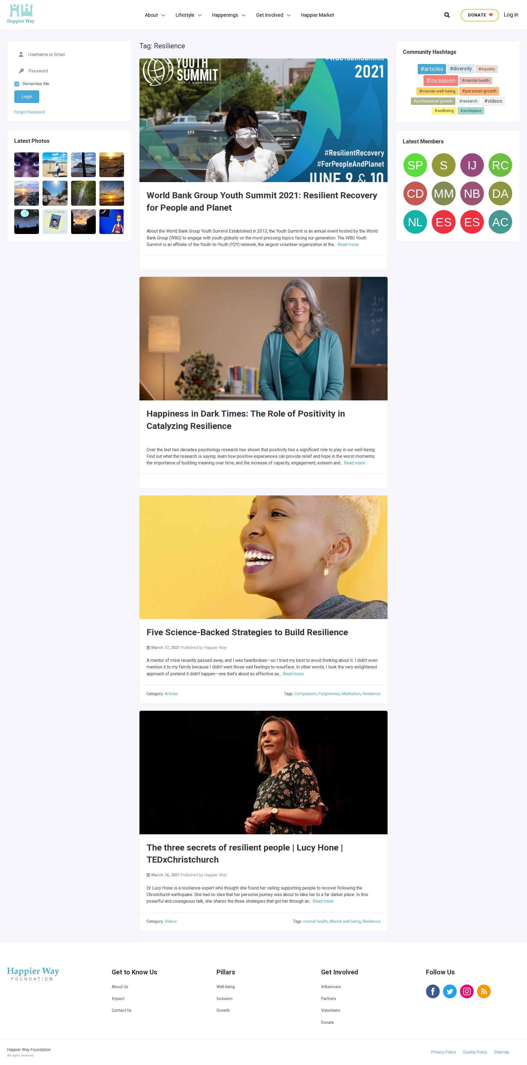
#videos (493, 101)
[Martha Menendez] (443, 193)
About (151, 15)
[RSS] (483, 995)
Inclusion (224, 998)
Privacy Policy (443, 1052)
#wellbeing (444, 110)
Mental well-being (345, 921)
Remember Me (36, 84)
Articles (171, 694)
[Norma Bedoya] (472, 193)
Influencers (331, 987)
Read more (348, 244)
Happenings (225, 15)
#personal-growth (479, 91)
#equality (486, 68)
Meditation (351, 694)
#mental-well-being (437, 91)
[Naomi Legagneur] (415, 222)
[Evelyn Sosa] (443, 222)
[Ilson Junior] (472, 165)
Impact (118, 998)
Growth (223, 1010)
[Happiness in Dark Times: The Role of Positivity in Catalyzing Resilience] (263, 346)
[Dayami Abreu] (500, 193)
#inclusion (440, 80)
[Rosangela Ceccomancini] (500, 165)
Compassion (306, 694)
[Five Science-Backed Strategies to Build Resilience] (263, 578)
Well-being (226, 987)
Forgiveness (329, 694)
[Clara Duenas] (415, 193)
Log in (511, 15)
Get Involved (269, 15)
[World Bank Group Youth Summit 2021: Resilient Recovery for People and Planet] (263, 128)
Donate (327, 1022)
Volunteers (330, 1010)
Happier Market (317, 15)
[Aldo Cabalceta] (500, 222)
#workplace (470, 110)
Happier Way (215, 647)
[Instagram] (466, 995)
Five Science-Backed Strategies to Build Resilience (247, 632)
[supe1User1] (443, 165)
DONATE (478, 15)
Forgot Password (29, 112)
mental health (315, 921)
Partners (328, 998)
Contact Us (121, 1010)
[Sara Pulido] (415, 165)
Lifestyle (185, 15)
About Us (120, 987)
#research (468, 101)
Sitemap (501, 1052)
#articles (432, 69)
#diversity (461, 69)
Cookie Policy (475, 1052)
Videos (171, 921)
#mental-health (475, 80)
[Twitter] (449, 995)
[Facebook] (432, 995)
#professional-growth (433, 101)
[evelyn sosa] (472, 222)
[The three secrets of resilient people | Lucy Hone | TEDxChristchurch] (263, 781)
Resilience (371, 694)
